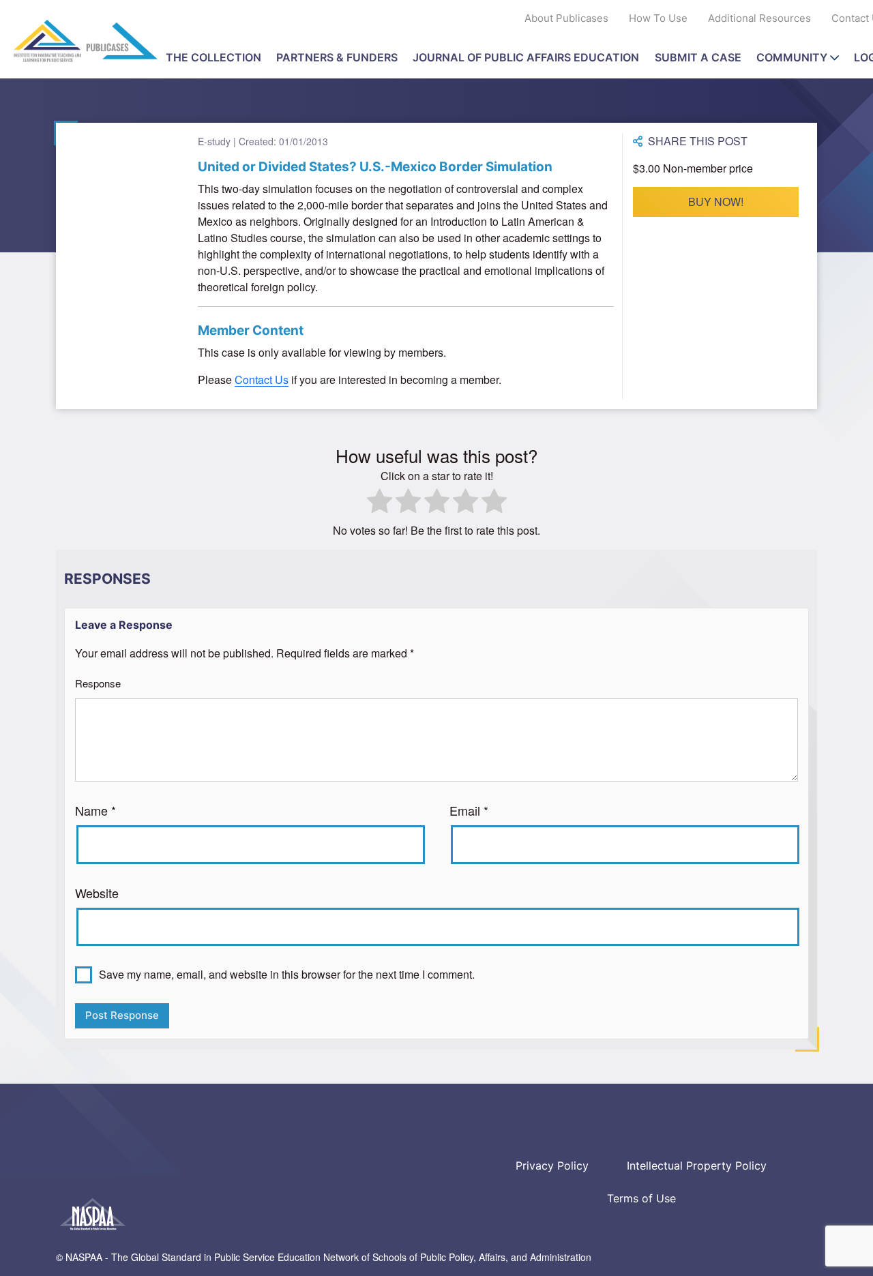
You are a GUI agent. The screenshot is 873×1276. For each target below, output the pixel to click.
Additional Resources (759, 18)
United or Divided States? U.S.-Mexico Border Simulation (375, 167)
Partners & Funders (337, 57)
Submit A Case (698, 57)
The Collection (213, 57)
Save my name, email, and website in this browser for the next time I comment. (287, 974)
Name (95, 810)
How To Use (658, 18)
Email (468, 810)
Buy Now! (715, 201)
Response (98, 683)
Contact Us (261, 379)
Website (97, 893)
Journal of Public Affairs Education (526, 57)
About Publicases (566, 18)
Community (791, 57)
